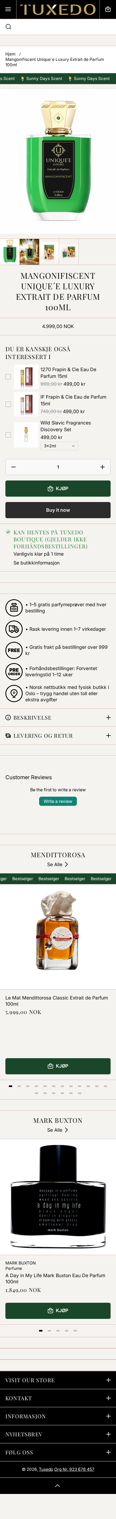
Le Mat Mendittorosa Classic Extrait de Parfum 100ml (56, 1001)
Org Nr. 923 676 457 (74, 1469)
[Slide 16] (62, 1093)
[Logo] (58, 9)
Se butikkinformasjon (36, 563)
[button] (108, 9)
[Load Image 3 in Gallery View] (49, 252)
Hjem (10, 54)
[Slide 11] (96, 1086)
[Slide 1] (10, 1086)
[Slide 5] (45, 1086)
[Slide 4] (36, 1086)
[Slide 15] (53, 1093)
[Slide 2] (19, 1086)
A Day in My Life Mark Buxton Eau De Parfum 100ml (55, 1278)
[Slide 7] (62, 1086)
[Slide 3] (27, 1086)
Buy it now (58, 510)
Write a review (58, 801)
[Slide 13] (36, 1093)
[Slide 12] (105, 1086)
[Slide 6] (53, 1086)
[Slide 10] (88, 1086)
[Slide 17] (71, 1093)
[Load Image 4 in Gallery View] (69, 252)
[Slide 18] (79, 1093)
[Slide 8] (71, 1086)
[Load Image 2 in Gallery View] (29, 252)
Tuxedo (46, 1469)
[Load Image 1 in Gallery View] (9, 252)
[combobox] (58, 27)
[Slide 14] (45, 1093)
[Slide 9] (79, 1086)
